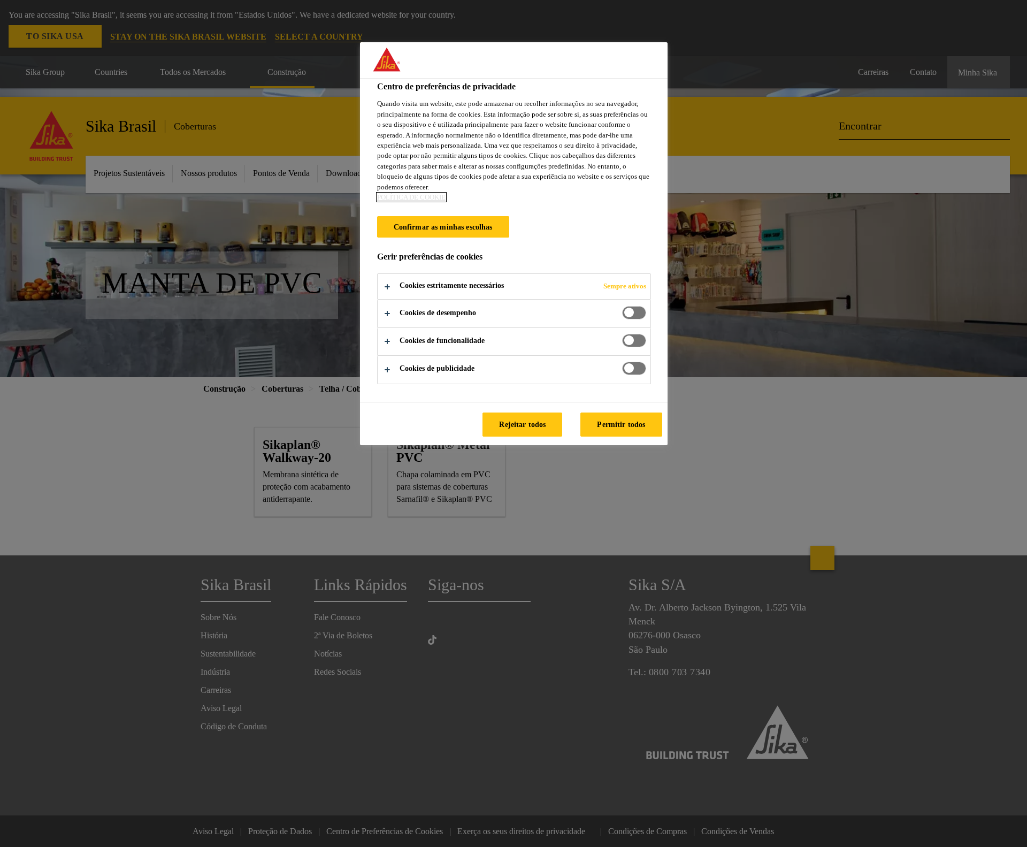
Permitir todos (621, 424)
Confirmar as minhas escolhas (443, 227)
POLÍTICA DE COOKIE (411, 197)
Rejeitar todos (522, 424)
